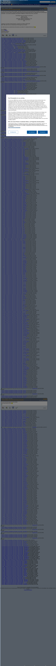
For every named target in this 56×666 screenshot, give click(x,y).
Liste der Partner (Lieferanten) (14, 127)
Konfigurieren (13, 132)
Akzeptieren (42, 132)
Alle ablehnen (32, 132)
